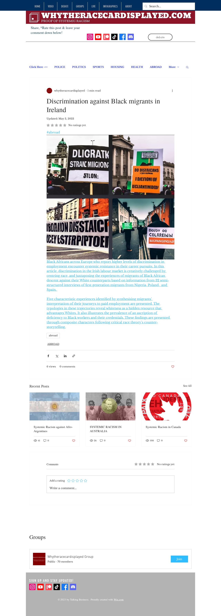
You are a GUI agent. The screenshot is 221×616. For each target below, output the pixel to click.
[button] (187, 67)
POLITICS (79, 67)
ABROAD (156, 67)
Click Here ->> (38, 67)
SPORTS (98, 67)
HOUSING (117, 67)
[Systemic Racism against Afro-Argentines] (54, 406)
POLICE (59, 67)
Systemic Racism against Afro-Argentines (53, 429)
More (172, 67)
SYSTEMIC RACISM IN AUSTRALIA (106, 429)
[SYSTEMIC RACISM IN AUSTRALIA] (111, 406)
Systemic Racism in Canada (163, 427)
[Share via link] (73, 356)
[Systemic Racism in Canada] (166, 406)
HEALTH (137, 67)
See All (187, 385)
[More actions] (172, 91)
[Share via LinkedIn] (65, 356)
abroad (53, 335)
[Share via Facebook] (48, 356)
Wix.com (119, 599)
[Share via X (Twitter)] (56, 356)
